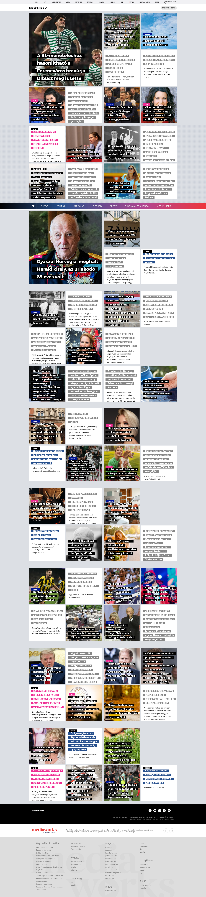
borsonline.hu (110, 891)
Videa (68, 2)
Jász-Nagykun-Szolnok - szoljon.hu (49, 876)
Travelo (101, 2)
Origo (36, 2)
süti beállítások (151, 817)
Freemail (90, 2)
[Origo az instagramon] (159, 810)
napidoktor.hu (110, 861)
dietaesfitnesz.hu (111, 870)
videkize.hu (109, 876)
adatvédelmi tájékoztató (121, 817)
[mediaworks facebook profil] (165, 830)
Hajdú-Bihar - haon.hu (44, 870)
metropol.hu (144, 846)
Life (45, 2)
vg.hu (73, 882)
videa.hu (143, 870)
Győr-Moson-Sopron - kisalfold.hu (49, 867)
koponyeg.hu (145, 867)
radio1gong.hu (145, 885)
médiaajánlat (170, 817)
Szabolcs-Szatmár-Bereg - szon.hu (49, 887)
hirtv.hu (73, 867)
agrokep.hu (75, 885)
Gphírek (112, 2)
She (122, 2)
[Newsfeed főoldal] (38, 810)
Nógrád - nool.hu (42, 881)
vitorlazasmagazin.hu (113, 873)
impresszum (161, 817)
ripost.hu (143, 843)
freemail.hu (144, 864)
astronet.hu (109, 847)
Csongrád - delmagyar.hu (45, 858)
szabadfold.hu (76, 864)
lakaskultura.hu (111, 853)
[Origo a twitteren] (154, 810)
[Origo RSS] (169, 810)
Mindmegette (56, 2)
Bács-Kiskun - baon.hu (44, 847)
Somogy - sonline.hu (44, 884)
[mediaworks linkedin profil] (171, 830)
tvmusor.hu (109, 878)
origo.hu (74, 870)
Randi (132, 2)
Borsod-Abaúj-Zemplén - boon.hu (49, 856)
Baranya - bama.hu (43, 850)
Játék (157, 2)
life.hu (142, 849)
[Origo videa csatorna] (164, 810)
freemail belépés (168, 8)
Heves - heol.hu (42, 873)
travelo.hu (109, 867)
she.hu (142, 852)
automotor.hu (110, 850)
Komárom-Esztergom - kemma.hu (49, 878)
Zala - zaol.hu (76, 849)
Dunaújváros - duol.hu (44, 861)
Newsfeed (78, 2)
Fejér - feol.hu (41, 864)
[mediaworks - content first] (44, 831)
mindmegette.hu (111, 864)
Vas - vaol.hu (76, 843)
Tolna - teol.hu (41, 890)
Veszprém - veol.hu (78, 846)
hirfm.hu (143, 888)
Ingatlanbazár (144, 2)
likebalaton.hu (110, 858)
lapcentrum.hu (145, 873)
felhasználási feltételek (137, 817)
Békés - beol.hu (42, 853)
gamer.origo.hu (111, 856)
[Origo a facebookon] (150, 810)
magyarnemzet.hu (78, 861)
